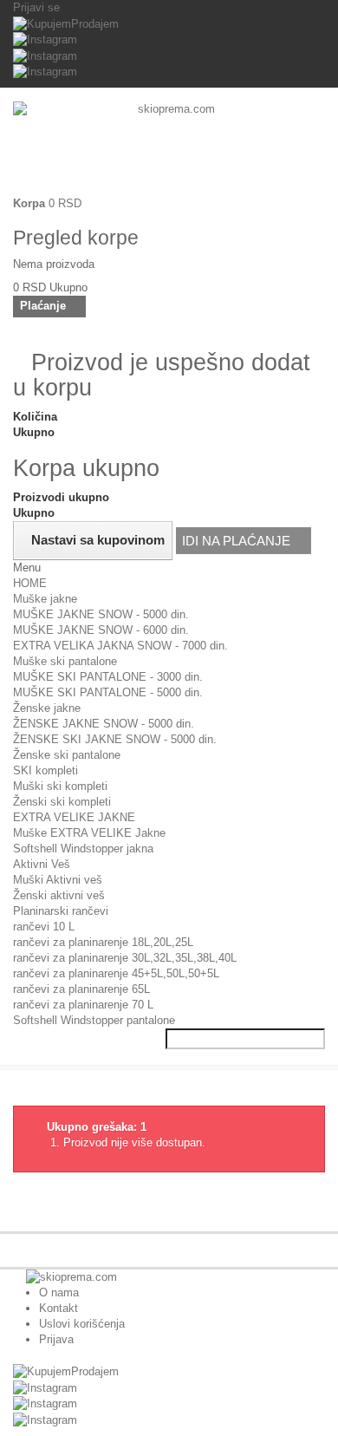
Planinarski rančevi (60, 910)
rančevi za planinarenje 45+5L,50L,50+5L (116, 973)
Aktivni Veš (41, 864)
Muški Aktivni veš (57, 879)
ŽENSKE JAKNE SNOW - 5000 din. (103, 723)
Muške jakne (45, 598)
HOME (30, 583)
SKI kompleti (45, 770)
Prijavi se (36, 7)
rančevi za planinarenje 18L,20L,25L (103, 942)
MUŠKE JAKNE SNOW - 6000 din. (101, 629)
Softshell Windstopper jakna (83, 848)
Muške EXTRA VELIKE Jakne (89, 832)
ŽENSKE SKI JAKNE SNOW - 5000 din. (115, 739)
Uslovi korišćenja (82, 1323)
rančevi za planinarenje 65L (81, 988)
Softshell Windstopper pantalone (94, 1020)
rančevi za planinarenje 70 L (83, 1004)
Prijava (56, 1339)
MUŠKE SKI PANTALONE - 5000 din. (108, 692)
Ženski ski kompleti (62, 801)
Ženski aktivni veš (59, 895)
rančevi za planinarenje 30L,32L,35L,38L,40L (125, 957)
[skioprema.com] (169, 148)
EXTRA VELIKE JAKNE (74, 817)
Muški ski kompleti (60, 786)
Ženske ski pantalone (66, 754)
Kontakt (58, 1308)
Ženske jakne (47, 708)
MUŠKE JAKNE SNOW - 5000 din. (101, 614)
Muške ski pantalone (65, 661)
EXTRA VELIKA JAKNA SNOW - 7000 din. (120, 645)
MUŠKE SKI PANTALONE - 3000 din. (108, 676)
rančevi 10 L (44, 926)
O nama (59, 1292)
